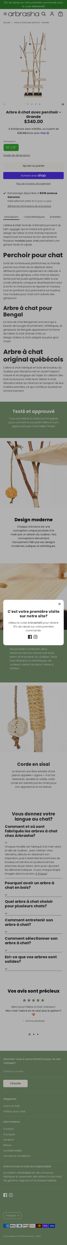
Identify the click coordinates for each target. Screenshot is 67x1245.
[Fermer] (59, 604)
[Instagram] (35, 637)
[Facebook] (30, 637)
